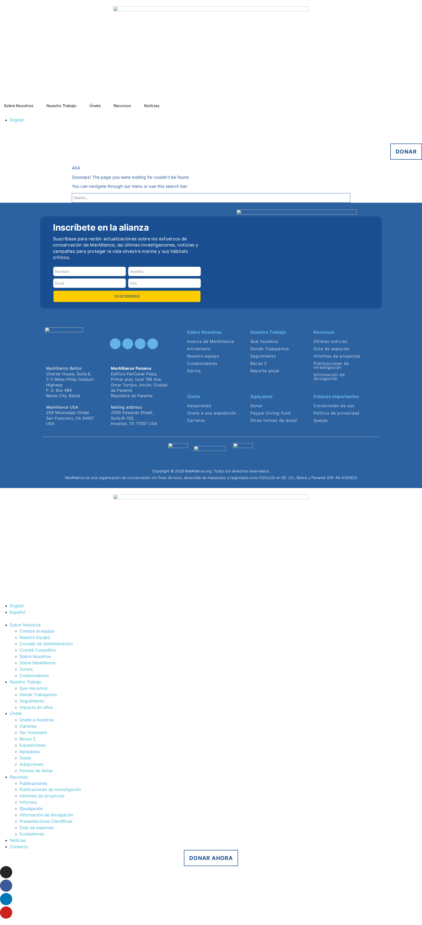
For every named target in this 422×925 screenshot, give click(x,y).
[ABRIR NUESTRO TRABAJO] (80, 106)
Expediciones (33, 745)
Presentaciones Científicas (46, 821)
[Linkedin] (140, 343)
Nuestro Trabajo (26, 681)
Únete (16, 713)
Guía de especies (37, 827)
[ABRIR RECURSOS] (134, 106)
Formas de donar (36, 770)
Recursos (19, 777)
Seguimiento (32, 700)
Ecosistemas (32, 833)
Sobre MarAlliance (37, 662)
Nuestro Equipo (35, 637)
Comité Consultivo (38, 650)
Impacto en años (36, 707)
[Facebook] (127, 343)
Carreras (28, 726)
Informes (28, 802)
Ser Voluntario (33, 732)
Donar (25, 757)
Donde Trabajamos (38, 694)
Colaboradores (34, 675)
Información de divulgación (47, 814)
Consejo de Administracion (46, 643)
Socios (26, 669)
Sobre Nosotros (25, 624)
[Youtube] (152, 343)
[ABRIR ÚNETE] (104, 106)
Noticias (18, 840)
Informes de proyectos (42, 795)
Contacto (19, 846)
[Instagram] (115, 343)
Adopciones (31, 764)
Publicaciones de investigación (50, 789)
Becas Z (28, 738)
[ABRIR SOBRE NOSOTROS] (37, 106)
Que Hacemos (34, 688)
